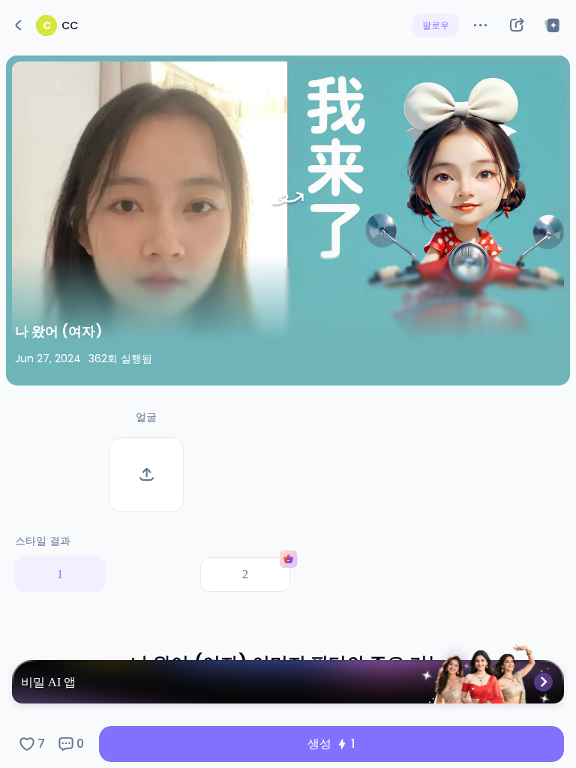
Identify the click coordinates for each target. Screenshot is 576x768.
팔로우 (435, 25)
